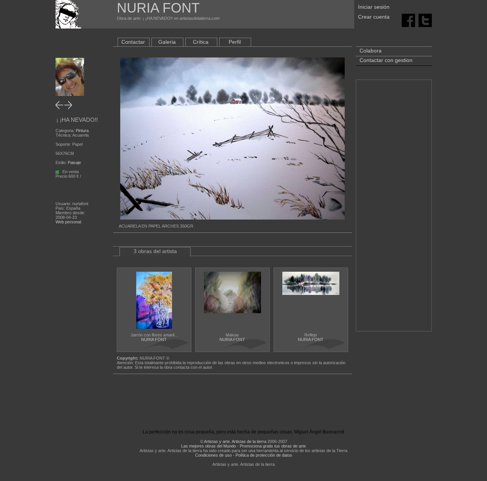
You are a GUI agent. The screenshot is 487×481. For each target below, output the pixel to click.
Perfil (235, 42)
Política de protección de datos (264, 455)
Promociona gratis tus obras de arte (273, 446)
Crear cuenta (374, 17)
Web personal (68, 222)
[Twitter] (425, 20)
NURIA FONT (154, 339)
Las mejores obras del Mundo (208, 446)
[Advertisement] (393, 209)
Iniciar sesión (374, 7)
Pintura (82, 130)
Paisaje (74, 162)
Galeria (167, 42)
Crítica (200, 42)
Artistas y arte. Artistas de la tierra (235, 441)
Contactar (133, 42)
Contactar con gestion (386, 60)
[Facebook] (408, 20)
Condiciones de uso (213, 455)
